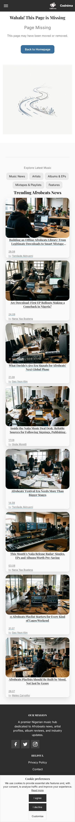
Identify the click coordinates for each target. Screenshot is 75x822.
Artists (36, 176)
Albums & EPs (57, 176)
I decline (37, 807)
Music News (17, 176)
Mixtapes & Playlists (28, 185)
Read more (37, 790)
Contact (37, 769)
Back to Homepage (37, 49)
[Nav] (6, 6)
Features (54, 185)
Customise (37, 816)
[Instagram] (35, 744)
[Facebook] (15, 744)
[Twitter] (25, 744)
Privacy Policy (37, 762)
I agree (38, 798)
